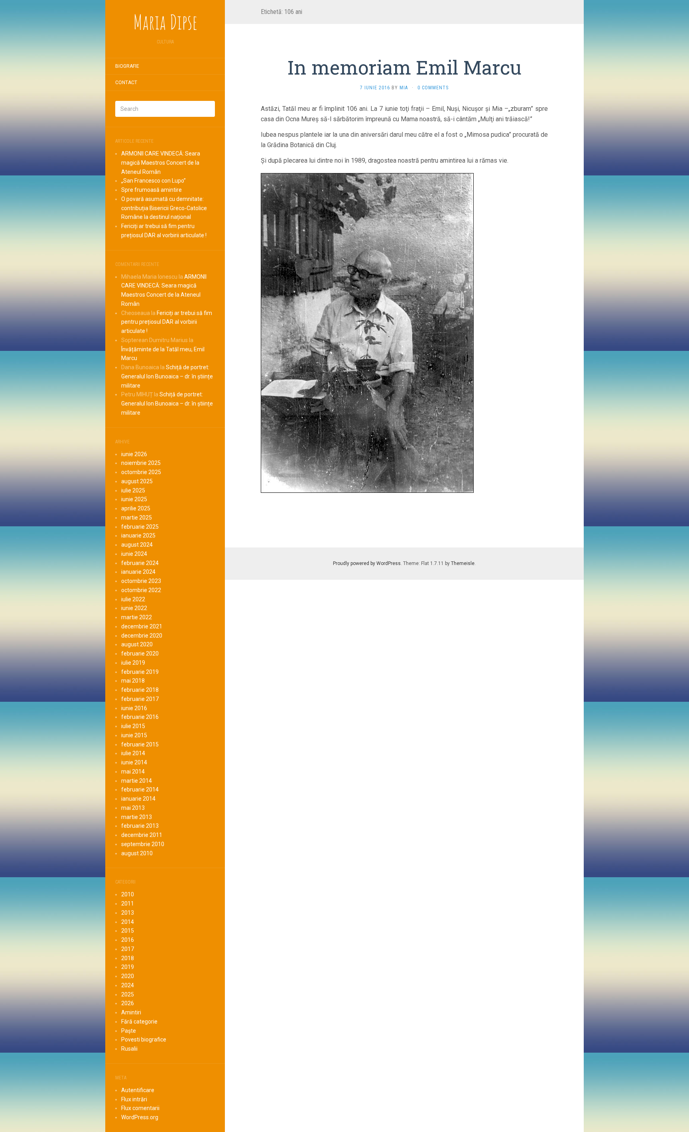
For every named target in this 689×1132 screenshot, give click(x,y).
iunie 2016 (134, 708)
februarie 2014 (140, 789)
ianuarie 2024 (138, 572)
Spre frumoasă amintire (151, 190)
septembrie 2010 (142, 844)
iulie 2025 (133, 490)
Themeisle (462, 563)
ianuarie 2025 (138, 535)
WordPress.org (139, 1117)
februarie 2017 (140, 699)
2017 (127, 949)
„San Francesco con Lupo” (153, 180)
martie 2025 (136, 517)
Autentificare (137, 1090)
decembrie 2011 (141, 835)
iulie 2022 (133, 599)
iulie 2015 (133, 726)
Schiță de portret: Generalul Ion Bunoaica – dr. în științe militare (167, 376)
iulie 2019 (133, 663)
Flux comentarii (140, 1108)
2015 (127, 930)
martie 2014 (136, 781)
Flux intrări (134, 1099)
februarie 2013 (140, 826)
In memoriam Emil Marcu (404, 67)
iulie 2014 (133, 753)
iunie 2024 (134, 554)
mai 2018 (133, 680)
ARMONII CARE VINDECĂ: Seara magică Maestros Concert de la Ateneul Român (160, 162)
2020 (127, 976)
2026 (127, 1003)
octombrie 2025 (141, 472)
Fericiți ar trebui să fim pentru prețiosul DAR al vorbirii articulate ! (166, 322)
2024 (127, 985)
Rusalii (129, 1048)
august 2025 (137, 481)
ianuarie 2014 (138, 798)
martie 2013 (136, 817)
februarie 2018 (140, 690)
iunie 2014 (134, 762)
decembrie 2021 (141, 626)
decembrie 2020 (141, 635)
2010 (127, 894)
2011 (127, 903)
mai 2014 (133, 771)
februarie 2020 (140, 653)
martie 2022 (136, 617)
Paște (128, 1031)
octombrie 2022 (141, 590)
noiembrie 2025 (141, 463)
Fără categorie (139, 1021)
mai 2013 (133, 808)
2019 (127, 967)
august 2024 (137, 544)
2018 (127, 958)
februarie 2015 (140, 744)
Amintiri (131, 1012)
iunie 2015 (134, 735)
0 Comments (433, 88)
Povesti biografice (143, 1039)
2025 (127, 994)
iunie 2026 (134, 454)
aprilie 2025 (135, 508)
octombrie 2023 (141, 581)
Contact (126, 82)
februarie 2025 (140, 527)
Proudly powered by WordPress (367, 563)
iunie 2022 (134, 608)
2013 (127, 913)
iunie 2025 (134, 499)
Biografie (127, 66)
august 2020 (137, 644)
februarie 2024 (140, 563)
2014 (127, 922)
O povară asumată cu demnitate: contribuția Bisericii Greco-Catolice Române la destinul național (164, 208)
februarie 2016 (140, 717)
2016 (127, 940)
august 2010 (137, 853)
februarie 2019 (140, 672)
